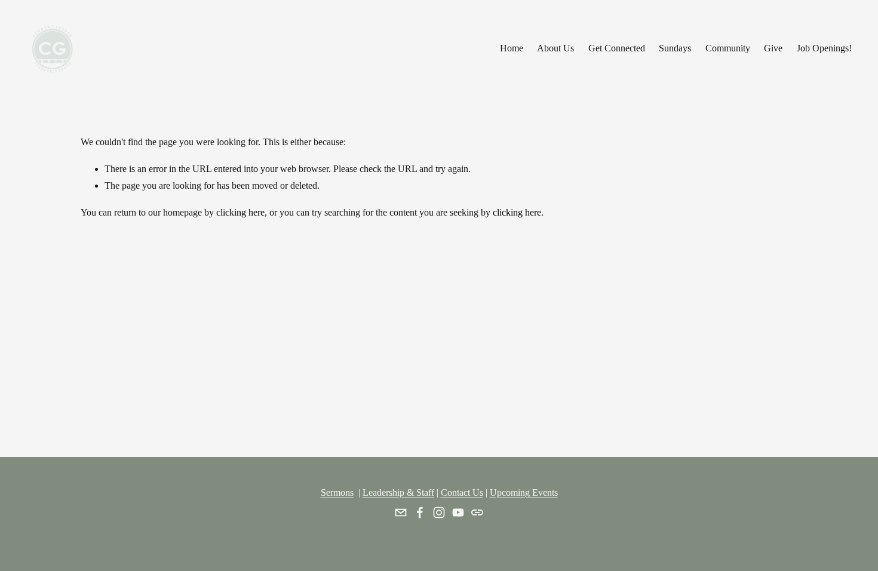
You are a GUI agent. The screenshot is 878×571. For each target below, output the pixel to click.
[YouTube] (458, 512)
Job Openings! (824, 48)
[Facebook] (420, 512)
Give (773, 48)
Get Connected (616, 48)
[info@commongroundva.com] (401, 512)
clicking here (240, 212)
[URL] (477, 512)
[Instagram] (439, 512)
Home (511, 48)
